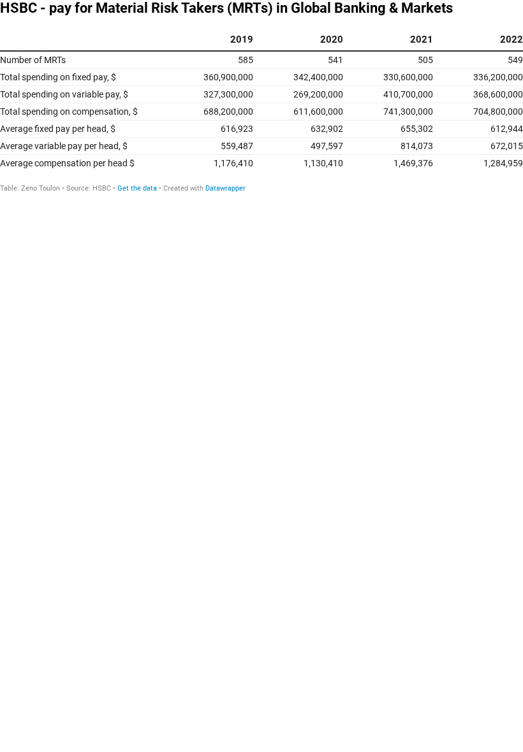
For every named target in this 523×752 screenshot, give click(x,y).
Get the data (137, 188)
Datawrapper (225, 188)
